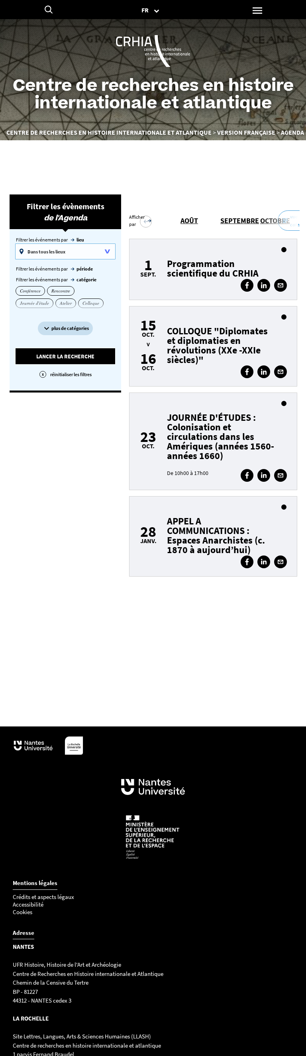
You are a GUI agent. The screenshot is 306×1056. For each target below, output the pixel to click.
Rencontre (60, 291)
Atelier (66, 303)
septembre (239, 220)
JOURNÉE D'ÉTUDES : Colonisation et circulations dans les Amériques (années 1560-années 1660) (220, 436)
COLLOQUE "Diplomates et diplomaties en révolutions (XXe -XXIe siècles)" (217, 345)
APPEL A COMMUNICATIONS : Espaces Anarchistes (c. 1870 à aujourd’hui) (216, 535)
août (189, 220)
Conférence (30, 291)
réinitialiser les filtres (71, 374)
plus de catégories (70, 328)
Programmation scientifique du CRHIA (213, 268)
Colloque (90, 303)
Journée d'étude (34, 303)
